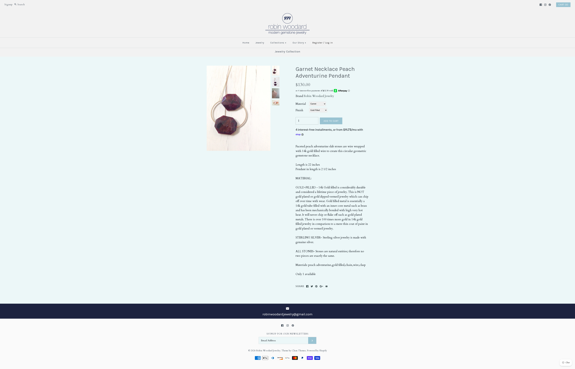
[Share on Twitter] (312, 286)
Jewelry (259, 42)
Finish (299, 110)
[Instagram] (545, 5)
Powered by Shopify (317, 350)
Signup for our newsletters (287, 333)
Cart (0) (563, 4)
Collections (278, 42)
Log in (329, 42)
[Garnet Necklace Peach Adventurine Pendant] (238, 68)
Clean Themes (299, 350)
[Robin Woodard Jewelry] (287, 15)
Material (301, 104)
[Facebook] (541, 5)
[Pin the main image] (316, 286)
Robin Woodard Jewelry (319, 96)
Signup (8, 4)
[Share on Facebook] (307, 286)
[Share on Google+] (321, 286)
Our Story (299, 42)
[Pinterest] (550, 5)
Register (317, 42)
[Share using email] (326, 286)
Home (245, 42)
